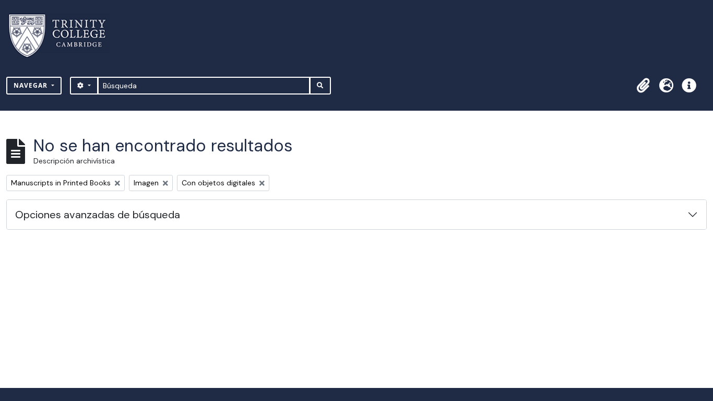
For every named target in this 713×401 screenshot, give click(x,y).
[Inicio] (63, 35)
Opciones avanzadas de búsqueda (97, 214)
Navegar (32, 85)
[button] (643, 85)
